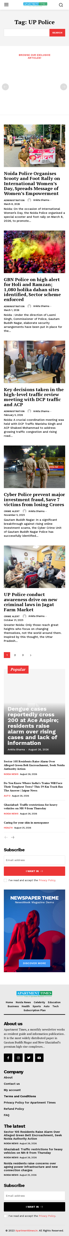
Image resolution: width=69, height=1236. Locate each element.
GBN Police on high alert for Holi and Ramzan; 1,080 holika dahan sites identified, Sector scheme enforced (32, 289)
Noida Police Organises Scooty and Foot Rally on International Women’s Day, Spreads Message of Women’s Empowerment (32, 183)
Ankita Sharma (41, 200)
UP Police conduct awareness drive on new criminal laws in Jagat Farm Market (30, 601)
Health (8, 827)
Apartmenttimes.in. (26, 1230)
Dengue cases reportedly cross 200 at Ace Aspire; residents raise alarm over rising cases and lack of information (33, 725)
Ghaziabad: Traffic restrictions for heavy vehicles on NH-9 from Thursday (30, 806)
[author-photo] (29, 200)
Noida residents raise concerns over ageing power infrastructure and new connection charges (31, 1167)
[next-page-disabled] (63, 86)
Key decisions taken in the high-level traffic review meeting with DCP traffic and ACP (34, 397)
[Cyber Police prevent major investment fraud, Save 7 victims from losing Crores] (34, 467)
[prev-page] (5, 86)
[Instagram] (18, 1058)
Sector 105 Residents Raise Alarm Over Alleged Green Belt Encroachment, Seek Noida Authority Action (34, 765)
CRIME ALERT (12, 511)
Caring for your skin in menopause (26, 822)
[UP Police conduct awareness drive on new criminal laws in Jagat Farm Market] (34, 566)
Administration (14, 200)
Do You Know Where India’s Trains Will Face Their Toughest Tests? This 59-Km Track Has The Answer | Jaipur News (33, 786)
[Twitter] (29, 1058)
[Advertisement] (34, 85)
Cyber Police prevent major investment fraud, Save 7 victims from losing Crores (34, 499)
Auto (7, 795)
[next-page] (30, 655)
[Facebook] (8, 1058)
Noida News (11, 774)
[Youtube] (39, 1058)
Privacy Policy (47, 880)
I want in (32, 871)
